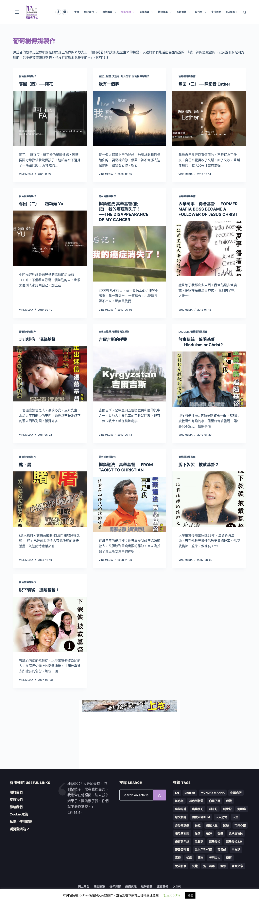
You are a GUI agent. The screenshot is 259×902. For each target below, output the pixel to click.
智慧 (220, 833)
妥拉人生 (212, 825)
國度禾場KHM (201, 817)
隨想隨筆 (107, 12)
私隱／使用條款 (21, 821)
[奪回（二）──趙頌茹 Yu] (50, 238)
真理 (178, 857)
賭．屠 (25, 464)
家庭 (226, 825)
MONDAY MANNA (213, 792)
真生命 (116, 76)
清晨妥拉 (214, 841)
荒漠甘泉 (180, 866)
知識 (189, 857)
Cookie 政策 (19, 814)
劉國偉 (241, 809)
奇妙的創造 (182, 825)
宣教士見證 (105, 76)
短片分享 (126, 76)
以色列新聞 (196, 800)
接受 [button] (190, 895)
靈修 (223, 866)
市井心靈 (240, 825)
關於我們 (16, 792)
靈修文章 (237, 866)
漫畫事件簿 (182, 849)
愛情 (198, 833)
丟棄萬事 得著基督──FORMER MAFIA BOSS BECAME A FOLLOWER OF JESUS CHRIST (208, 209)
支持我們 (216, 12)
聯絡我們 (16, 807)
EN (177, 792)
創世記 (227, 809)
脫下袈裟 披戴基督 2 (198, 464)
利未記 (213, 809)
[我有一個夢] (129, 118)
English (183, 331)
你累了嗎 (214, 800)
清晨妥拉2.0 (234, 841)
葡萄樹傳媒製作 (27, 76)
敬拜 (209, 833)
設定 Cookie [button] (171, 895)
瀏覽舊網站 (20, 829)
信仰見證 (126, 12)
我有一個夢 (109, 84)
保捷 (229, 800)
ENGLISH (231, 12)
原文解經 (180, 817)
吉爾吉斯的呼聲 (113, 339)
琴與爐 (222, 849)
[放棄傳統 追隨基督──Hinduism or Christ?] (209, 379)
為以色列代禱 (203, 849)
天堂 (235, 817)
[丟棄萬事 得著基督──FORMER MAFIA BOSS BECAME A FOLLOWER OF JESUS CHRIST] (209, 248)
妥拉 (198, 825)
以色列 (198, 12)
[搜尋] (244, 12)
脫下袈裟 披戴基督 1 (38, 590)
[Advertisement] (129, 740)
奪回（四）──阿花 (36, 84)
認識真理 (144, 12)
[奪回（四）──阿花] (50, 118)
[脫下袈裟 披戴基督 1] (50, 624)
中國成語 (236, 792)
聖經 (229, 857)
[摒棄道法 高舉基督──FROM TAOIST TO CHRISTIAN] (129, 504)
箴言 (200, 857)
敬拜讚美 (163, 12)
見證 (195, 866)
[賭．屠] (50, 499)
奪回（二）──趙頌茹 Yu (41, 203)
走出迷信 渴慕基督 (37, 339)
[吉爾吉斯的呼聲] (129, 373)
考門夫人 (214, 857)
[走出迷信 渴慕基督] (50, 373)
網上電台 (89, 12)
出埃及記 (197, 809)
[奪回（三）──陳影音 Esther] (209, 118)
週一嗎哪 (209, 866)
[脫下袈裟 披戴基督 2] (209, 499)
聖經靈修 (181, 12)
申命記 (236, 849)
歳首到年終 (182, 841)
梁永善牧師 (236, 833)
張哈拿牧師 (182, 833)
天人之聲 (221, 817)
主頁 (76, 12)
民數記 (199, 841)
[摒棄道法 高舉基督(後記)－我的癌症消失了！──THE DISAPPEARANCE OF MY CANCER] (129, 254)
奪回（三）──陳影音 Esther (204, 84)
